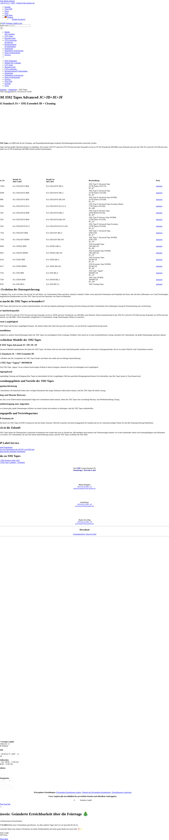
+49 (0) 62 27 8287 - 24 (84, 504)
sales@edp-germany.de (26, 3)
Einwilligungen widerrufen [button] (122, 792)
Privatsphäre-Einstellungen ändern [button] (68, 792)
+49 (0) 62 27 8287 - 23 (84, 486)
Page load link (5, 804)
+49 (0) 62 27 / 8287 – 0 (9, 752)
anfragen (159, 186)
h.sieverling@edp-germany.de (84, 523)
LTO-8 (12, 780)
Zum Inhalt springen (7, 1)
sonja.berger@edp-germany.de (84, 506)
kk (9, 92)
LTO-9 (6, 780)
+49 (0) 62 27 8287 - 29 (84, 522)
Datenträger (12, 90)
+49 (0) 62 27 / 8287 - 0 (8, 3)
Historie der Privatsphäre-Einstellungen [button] (96, 792)
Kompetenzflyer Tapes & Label (84, 534)
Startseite (3, 90)
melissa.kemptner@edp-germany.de (84, 488)
